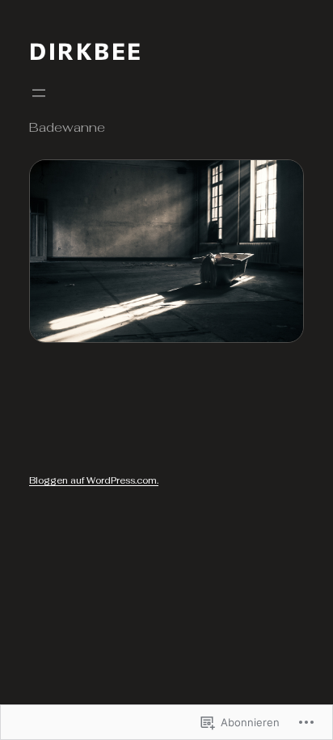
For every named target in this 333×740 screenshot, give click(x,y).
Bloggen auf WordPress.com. (93, 480)
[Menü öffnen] (38, 93)
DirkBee (86, 50)
